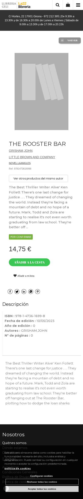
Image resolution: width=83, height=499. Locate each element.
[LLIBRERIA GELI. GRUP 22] (16, 5)
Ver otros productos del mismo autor (38, 178)
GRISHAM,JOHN (21, 150)
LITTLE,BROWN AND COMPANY (32, 157)
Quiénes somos (14, 443)
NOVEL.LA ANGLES (20, 163)
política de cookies (17, 468)
